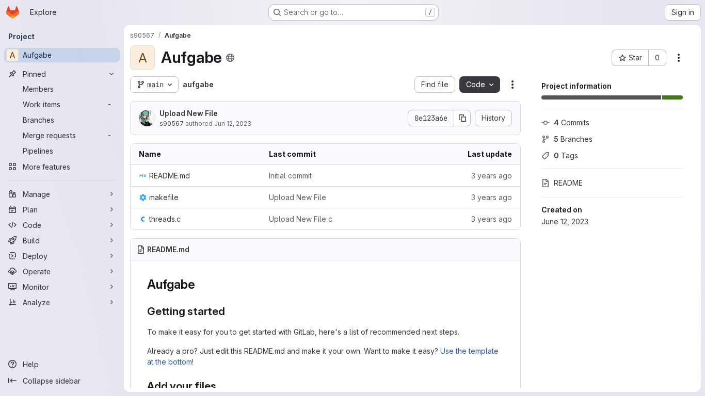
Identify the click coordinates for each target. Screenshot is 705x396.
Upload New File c (300, 218)
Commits (571, 122)
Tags (566, 155)
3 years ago (491, 175)
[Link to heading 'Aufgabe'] (201, 284)
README (568, 182)
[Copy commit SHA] (462, 118)
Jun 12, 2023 (232, 123)
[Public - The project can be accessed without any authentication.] (230, 58)
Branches (573, 139)
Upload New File (188, 113)
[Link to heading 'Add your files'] (222, 386)
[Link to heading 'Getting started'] (231, 311)
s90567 (171, 123)
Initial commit (290, 175)
